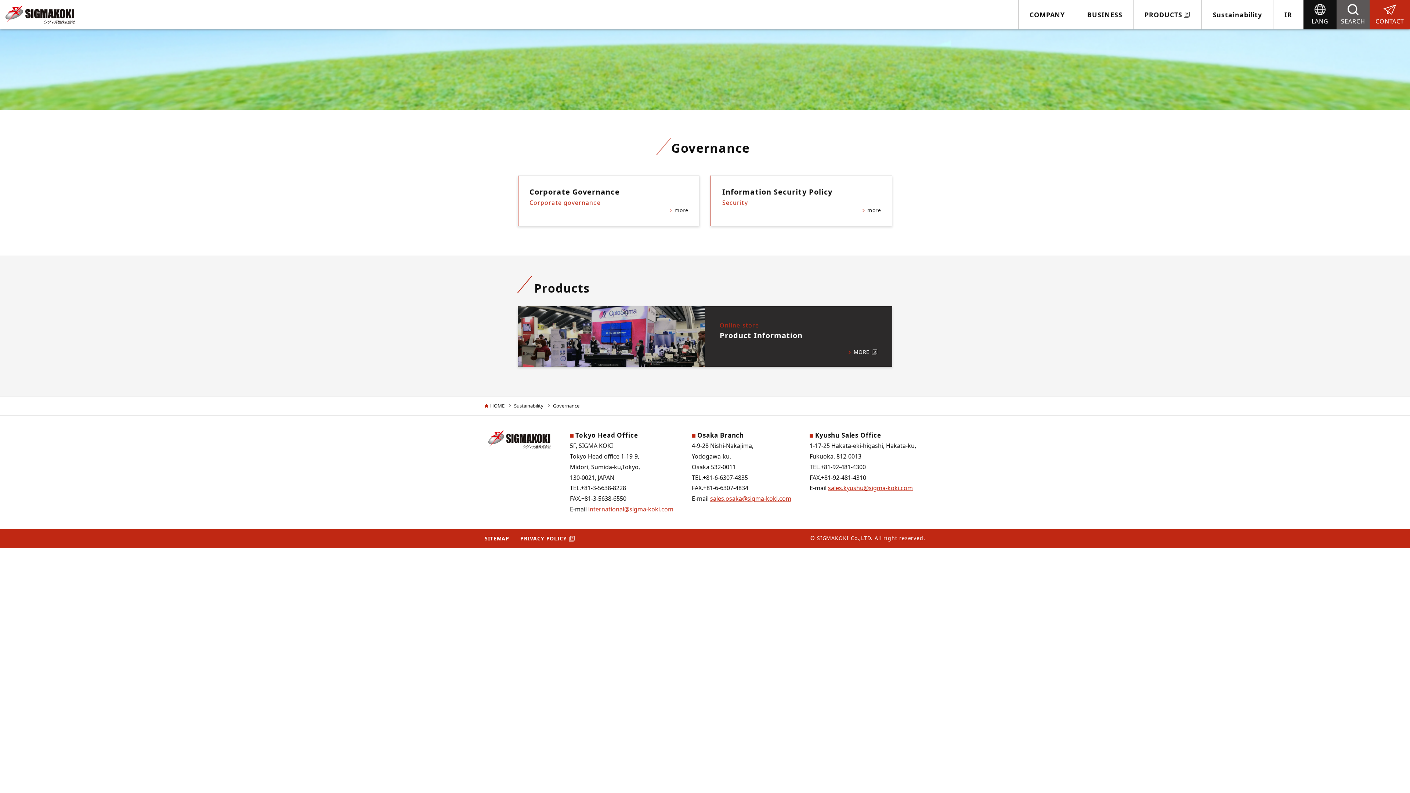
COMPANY (1047, 14)
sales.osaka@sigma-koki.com (750, 499)
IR (1288, 14)
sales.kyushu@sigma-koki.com (870, 488)
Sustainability (1237, 14)
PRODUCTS (1163, 14)
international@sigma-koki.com (630, 509)
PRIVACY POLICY (543, 538)
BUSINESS (1104, 14)
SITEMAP (497, 538)
